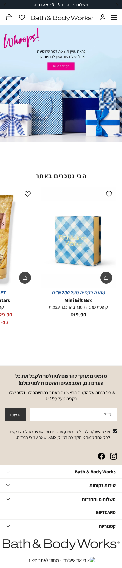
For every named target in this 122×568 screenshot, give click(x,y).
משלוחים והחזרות (99, 499)
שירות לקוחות (102, 485)
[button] (9, 17)
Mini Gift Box (78, 300)
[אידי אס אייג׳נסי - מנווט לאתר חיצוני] (61, 560)
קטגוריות (107, 526)
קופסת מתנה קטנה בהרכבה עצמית (78, 307)
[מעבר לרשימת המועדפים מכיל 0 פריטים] (22, 17)
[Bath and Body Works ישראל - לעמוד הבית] (62, 18)
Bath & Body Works (95, 472)
